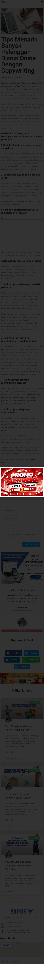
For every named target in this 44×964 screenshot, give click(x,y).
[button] (41, 470)
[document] (22, 482)
